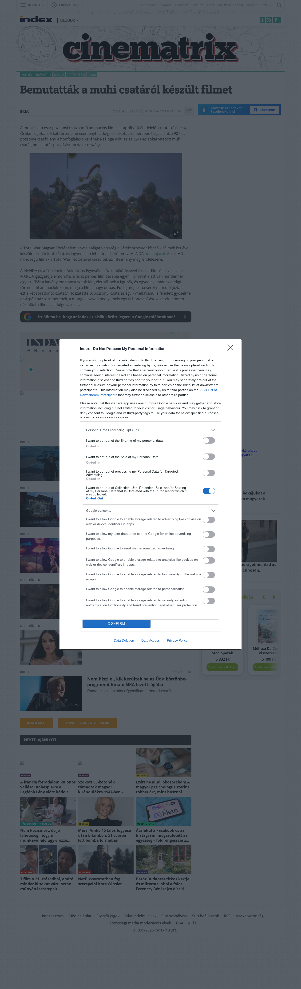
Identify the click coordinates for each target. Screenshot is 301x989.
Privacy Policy (177, 640)
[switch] (209, 440)
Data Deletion (124, 640)
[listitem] (150, 430)
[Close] (231, 349)
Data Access (150, 640)
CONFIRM (116, 623)
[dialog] (150, 494)
